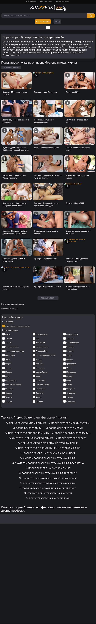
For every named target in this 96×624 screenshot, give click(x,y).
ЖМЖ (7, 359)
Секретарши (41, 389)
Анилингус (70, 338)
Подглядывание (42, 385)
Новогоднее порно (13, 385)
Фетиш (38, 397)
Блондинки (40, 343)
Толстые (8, 397)
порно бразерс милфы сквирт (17, 326)
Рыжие (69, 385)
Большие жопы (72, 343)
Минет (38, 376)
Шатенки (39, 401)
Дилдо (69, 355)
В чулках (69, 351)
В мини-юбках (41, 351)
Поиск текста (7, 322)
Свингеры (9, 389)
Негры (69, 380)
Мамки (69, 368)
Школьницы (71, 401)
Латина (8, 368)
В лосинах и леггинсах (14, 351)
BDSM (7, 334)
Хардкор (8, 401)
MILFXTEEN (32, 1)
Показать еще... (48, 298)
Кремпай (39, 364)
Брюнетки (70, 347)
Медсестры (71, 372)
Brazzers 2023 (41, 334)
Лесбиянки (40, 368)
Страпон (8, 393)
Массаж (8, 372)
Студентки (70, 393)
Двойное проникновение (46, 355)
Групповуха (10, 355)
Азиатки (8, 338)
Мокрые (69, 376)
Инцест (8, 364)
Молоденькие (10, 380)
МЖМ (7, 376)
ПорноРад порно (63, 1)
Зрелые (39, 359)
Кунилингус (71, 364)
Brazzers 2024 (72, 334)
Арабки (8, 343)
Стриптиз (39, 393)
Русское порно (46, 1)
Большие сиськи (12, 347)
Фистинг (69, 397)
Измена (69, 359)
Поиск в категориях (10, 330)
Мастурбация (41, 372)
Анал (38, 338)
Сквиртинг (70, 389)
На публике (40, 380)
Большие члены (42, 347)
